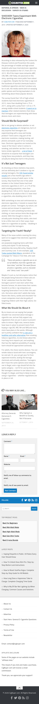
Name (6, 456)
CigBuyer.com (9, 22)
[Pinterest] (29, 500)
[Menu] (36, 2)
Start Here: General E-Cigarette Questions (20, 619)
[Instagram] (36, 500)
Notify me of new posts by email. (16, 485)
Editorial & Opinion (10, 8)
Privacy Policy (9, 625)
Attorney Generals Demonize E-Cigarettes (9, 416)
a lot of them (27, 151)
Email (22, 456)
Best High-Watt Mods (11, 532)
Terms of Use (9, 630)
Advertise (7, 614)
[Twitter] (25, 500)
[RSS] (32, 500)
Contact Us (8, 609)
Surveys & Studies (20, 10)
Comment (8, 441)
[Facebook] (22, 500)
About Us (7, 604)
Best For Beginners (10, 523)
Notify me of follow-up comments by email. (17, 476)
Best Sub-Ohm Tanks (11, 536)
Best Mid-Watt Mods (11, 527)
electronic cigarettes (10, 128)
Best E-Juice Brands (10, 540)
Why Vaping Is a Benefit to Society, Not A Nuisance (27, 415)
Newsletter (8, 635)
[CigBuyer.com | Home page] (15, 2)
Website (7, 464)
